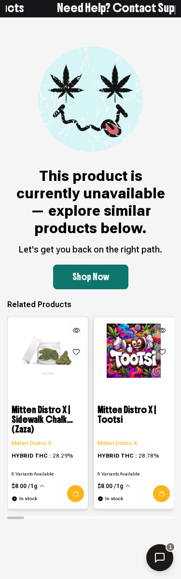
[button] (75, 493)
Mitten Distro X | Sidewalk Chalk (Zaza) (41, 419)
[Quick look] (76, 330)
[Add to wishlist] (76, 351)
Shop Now (90, 276)
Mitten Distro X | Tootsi (126, 415)
